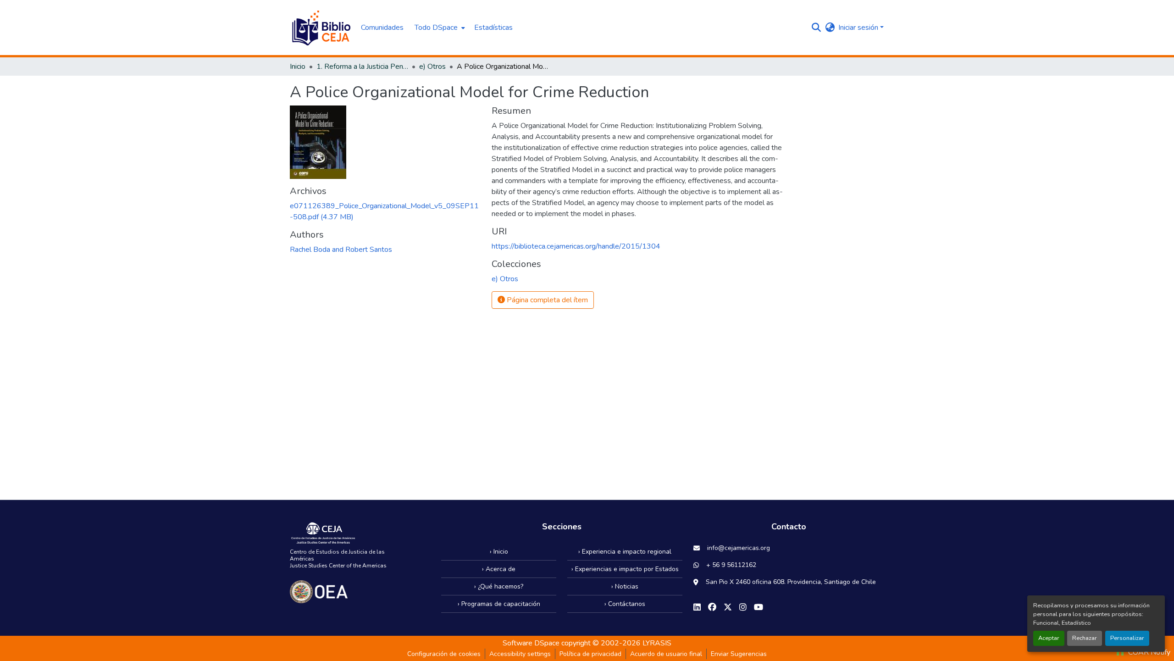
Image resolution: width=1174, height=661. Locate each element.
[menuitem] (439, 27)
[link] (385, 211)
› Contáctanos (624, 604)
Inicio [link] (297, 66)
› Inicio (499, 551)
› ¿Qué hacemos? (498, 586)
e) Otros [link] (432, 66)
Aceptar (1048, 638)
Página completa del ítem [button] (546, 300)
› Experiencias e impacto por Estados (625, 569)
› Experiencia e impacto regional (624, 551)
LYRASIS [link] (656, 643)
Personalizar (1127, 638)
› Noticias (624, 586)
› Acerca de (498, 569)
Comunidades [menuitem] (382, 27)
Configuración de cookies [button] (444, 654)
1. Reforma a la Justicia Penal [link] (362, 66)
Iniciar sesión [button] (859, 27)
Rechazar (1084, 638)
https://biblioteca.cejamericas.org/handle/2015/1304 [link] (576, 246)
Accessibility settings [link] (520, 654)
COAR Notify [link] (1148, 652)
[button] (321, 27)
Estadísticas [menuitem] (493, 27)
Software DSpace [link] (531, 643)
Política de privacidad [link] (590, 654)
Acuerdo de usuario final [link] (666, 654)
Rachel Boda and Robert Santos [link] (341, 249)
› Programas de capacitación (499, 604)
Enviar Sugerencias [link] (739, 654)
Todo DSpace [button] (436, 27)
